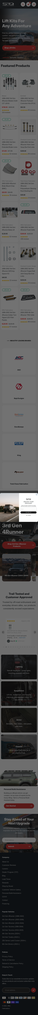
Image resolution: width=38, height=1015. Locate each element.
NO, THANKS (28, 515)
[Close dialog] (37, 494)
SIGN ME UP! (28, 512)
